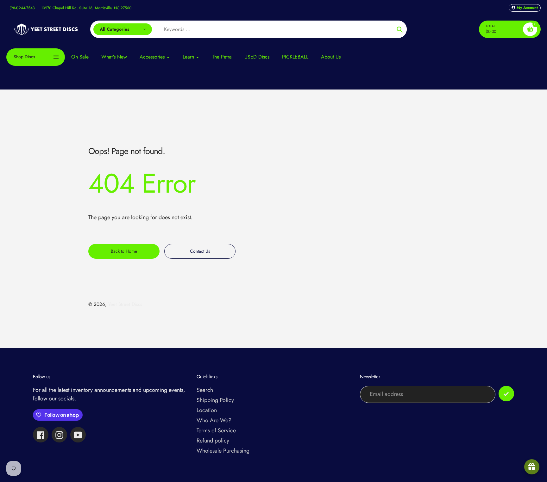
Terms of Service (216, 430)
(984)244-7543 (22, 8)
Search (205, 390)
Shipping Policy (215, 400)
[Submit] (506, 393)
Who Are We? (214, 420)
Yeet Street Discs (125, 304)
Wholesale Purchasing (223, 451)
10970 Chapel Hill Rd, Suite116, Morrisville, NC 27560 (86, 8)
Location (207, 410)
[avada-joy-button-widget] (531, 466)
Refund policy (213, 440)
